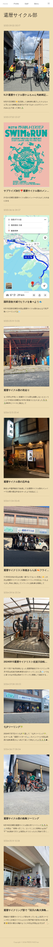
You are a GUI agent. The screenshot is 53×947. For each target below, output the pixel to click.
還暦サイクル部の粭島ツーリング (21, 818)
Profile (16, 3)
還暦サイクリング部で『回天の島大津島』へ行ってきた (26, 910)
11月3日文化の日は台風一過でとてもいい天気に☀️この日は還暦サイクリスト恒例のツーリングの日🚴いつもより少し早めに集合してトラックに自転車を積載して (26, 580)
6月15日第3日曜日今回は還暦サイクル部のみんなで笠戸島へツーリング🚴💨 (26, 310)
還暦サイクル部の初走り (17, 390)
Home (5, 3)
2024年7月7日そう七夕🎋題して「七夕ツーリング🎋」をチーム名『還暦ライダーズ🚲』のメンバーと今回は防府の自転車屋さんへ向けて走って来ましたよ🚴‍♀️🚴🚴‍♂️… (26, 736)
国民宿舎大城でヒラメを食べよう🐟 (23, 301)
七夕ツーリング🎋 (13, 726)
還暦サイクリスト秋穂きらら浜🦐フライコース (26, 570)
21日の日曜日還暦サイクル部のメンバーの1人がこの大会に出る (26, 199)
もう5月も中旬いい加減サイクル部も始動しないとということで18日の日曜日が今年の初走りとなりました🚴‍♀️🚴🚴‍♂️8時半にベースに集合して (26, 399)
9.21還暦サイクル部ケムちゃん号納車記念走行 (26, 94)
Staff (26, 3)
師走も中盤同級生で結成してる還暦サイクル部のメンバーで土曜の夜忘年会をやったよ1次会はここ (26, 490)
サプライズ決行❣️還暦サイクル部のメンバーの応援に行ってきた (26, 190)
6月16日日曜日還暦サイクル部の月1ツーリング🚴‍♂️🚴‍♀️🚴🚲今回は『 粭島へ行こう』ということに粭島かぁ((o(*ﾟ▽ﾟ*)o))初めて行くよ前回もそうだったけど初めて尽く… (26, 828)
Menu (36, 3)
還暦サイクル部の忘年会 (17, 481)
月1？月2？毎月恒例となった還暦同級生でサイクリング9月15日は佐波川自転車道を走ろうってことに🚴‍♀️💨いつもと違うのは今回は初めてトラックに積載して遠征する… (26, 671)
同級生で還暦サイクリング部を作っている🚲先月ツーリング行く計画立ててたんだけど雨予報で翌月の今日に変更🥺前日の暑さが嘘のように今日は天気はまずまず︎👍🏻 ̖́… (26, 919)
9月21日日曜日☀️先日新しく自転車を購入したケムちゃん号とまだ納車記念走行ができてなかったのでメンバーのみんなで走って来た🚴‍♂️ (26, 104)
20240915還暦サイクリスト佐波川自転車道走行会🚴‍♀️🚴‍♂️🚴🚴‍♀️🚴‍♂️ (26, 661)
